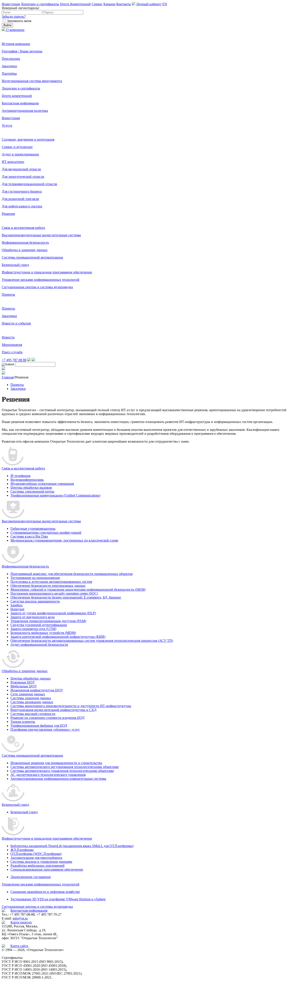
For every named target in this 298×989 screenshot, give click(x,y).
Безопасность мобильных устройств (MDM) (43, 633)
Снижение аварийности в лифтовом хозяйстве (45, 892)
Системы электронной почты (32, 491)
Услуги (7, 125)
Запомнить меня (19, 21)
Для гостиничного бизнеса (22, 191)
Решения (8, 214)
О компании (15, 30)
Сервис (97, 4)
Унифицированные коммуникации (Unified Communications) (55, 495)
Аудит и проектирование (20, 154)
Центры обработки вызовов (31, 487)
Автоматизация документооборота (36, 858)
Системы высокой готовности (32, 714)
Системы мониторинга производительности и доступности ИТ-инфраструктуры (70, 706)
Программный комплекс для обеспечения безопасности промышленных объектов (71, 574)
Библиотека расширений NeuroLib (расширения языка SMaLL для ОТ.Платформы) (72, 846)
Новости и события (16, 323)
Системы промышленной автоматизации (32, 257)
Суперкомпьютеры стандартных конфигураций (45, 532)
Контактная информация (20, 103)
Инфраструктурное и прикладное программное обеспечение (47, 272)
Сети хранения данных (27, 694)
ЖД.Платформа (22, 850)
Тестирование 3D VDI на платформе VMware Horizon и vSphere (58, 899)
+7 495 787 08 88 (14, 360)
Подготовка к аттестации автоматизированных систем (51, 581)
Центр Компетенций (75, 4)
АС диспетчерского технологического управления (48, 775)
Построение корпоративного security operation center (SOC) (54, 593)
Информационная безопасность (25, 242)
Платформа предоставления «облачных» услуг (45, 729)
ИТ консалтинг (13, 162)
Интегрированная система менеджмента (32, 81)
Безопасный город (15, 265)
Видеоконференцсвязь (27, 480)
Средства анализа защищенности (35, 601)
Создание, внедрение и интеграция (28, 139)
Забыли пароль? (14, 16)
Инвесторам (11, 4)
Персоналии (11, 58)
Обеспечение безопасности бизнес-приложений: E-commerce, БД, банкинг (65, 597)
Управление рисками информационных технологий (40, 279)
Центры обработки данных (30, 678)
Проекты (8, 294)
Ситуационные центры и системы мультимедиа (37, 287)
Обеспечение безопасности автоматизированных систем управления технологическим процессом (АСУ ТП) (91, 640)
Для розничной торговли (20, 199)
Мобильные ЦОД (23, 686)
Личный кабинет (148, 4)
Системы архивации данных (31, 702)
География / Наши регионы (22, 51)
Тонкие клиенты (22, 721)
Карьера (109, 4)
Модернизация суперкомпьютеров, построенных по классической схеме (64, 540)
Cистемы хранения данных (30, 698)
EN (164, 4)
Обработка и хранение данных (25, 250)
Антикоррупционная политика (25, 110)
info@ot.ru (20, 918)
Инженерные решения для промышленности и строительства (56, 763)
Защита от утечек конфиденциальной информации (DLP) (53, 613)
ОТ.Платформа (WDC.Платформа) (36, 854)
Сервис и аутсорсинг (17, 147)
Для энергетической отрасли (23, 176)
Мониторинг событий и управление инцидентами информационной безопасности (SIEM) (78, 589)
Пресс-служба (12, 352)
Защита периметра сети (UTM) (33, 629)
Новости (8, 337)
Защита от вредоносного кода (32, 617)
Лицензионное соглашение (30, 877)
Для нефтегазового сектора (22, 206)
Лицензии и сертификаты (40, 4)
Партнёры (9, 73)
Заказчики (9, 66)
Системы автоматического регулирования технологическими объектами (64, 767)
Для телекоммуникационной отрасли (29, 184)
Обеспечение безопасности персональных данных (48, 585)
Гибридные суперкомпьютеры (32, 528)
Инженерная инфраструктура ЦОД (36, 690)
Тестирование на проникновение (35, 578)
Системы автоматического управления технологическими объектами (62, 771)
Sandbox (16, 605)
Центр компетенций (17, 96)
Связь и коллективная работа (23, 228)
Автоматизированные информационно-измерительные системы (58, 778)
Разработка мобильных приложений (37, 865)
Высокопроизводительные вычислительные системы (41, 235)
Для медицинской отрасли (21, 169)
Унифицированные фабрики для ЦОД (38, 725)
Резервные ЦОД (22, 682)
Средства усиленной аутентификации (38, 625)
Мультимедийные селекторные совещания (42, 483)
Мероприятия (12, 345)
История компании (16, 44)
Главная (8, 377)
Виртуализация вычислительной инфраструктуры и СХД (53, 710)
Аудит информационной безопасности (39, 644)
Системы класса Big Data (29, 536)
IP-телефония (20, 476)
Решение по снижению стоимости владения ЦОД (47, 718)
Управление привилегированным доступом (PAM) (48, 621)
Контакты (123, 4)
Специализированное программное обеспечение (46, 869)
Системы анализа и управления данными (41, 861)
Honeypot (17, 609)
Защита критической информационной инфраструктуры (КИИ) (57, 637)
